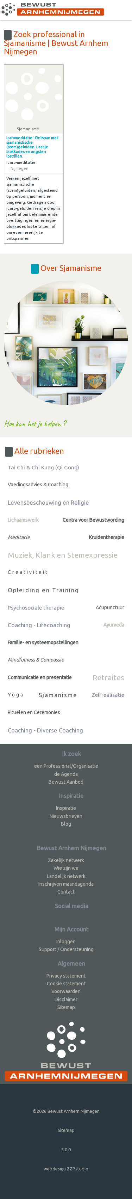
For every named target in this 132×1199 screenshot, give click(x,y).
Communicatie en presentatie (40, 677)
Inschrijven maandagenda (66, 884)
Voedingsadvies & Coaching (38, 484)
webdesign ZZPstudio (66, 1168)
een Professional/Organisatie (66, 766)
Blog (66, 824)
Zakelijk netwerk (66, 860)
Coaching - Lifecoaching (39, 625)
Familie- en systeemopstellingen (43, 642)
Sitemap (66, 1007)
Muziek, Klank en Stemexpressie (63, 555)
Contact (66, 892)
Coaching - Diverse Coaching (45, 730)
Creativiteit (28, 572)
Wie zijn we (66, 868)
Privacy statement (66, 976)
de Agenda (66, 774)
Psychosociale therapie (36, 608)
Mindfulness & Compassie (36, 660)
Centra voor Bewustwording (93, 520)
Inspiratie (66, 808)
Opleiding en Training (43, 590)
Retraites (108, 677)
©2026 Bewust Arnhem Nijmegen (66, 1111)
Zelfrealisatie (108, 695)
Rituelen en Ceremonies (34, 712)
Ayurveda (113, 625)
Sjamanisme (58, 694)
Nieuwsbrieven (66, 816)
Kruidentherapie (106, 537)
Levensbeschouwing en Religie (48, 502)
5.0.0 (66, 1149)
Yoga (16, 695)
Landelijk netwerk (66, 876)
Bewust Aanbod (66, 782)
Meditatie (19, 537)
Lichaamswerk (23, 520)
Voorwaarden (66, 991)
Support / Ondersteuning (66, 949)
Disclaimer (66, 999)
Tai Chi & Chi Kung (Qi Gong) (43, 467)
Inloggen (66, 941)
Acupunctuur (110, 607)
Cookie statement (66, 983)
